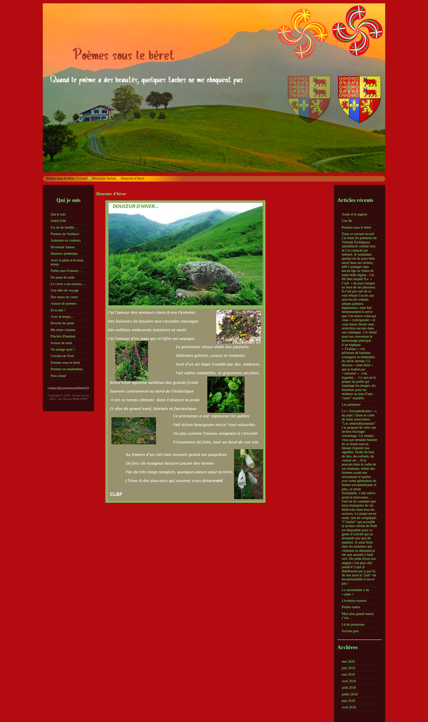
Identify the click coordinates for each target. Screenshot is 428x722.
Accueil (81, 178)
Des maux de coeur (64, 297)
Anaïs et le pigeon (354, 214)
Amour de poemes (63, 303)
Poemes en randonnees (67, 369)
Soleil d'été (58, 221)
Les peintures (351, 404)
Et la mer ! (58, 310)
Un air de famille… (64, 227)
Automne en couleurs (66, 240)
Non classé (58, 376)
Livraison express (354, 600)
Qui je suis (58, 214)
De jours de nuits (62, 277)
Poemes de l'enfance (65, 234)
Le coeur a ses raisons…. (68, 284)
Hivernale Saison (104, 178)
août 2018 (349, 687)
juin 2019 (348, 668)
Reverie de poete (62, 323)
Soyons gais (350, 631)
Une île (347, 221)
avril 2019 (349, 681)
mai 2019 (348, 674)
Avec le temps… (62, 317)
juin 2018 (348, 701)
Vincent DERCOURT (75, 399)
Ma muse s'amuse (63, 330)
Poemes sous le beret (65, 362)
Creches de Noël (62, 356)
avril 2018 (349, 707)
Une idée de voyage (65, 290)
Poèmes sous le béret (356, 227)
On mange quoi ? (63, 349)
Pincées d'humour (63, 336)
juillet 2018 (350, 694)
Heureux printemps (64, 253)
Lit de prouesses (353, 624)
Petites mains (351, 607)
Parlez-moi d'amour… (66, 271)
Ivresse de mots (61, 343)
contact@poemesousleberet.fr (68, 388)
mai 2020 (348, 661)
